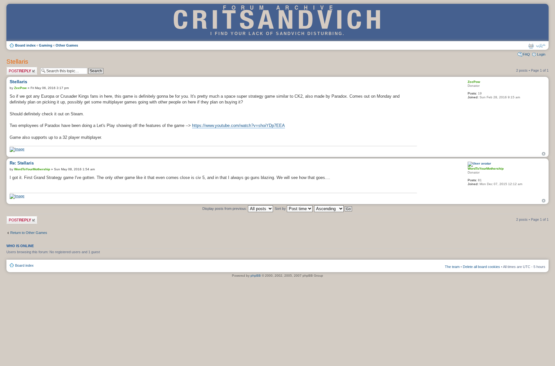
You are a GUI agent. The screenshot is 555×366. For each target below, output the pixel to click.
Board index (25, 45)
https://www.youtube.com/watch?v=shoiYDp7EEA (238, 125)
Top (543, 154)
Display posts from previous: (225, 208)
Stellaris (17, 61)
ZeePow (20, 88)
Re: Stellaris (22, 163)
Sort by (281, 208)
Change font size (540, 46)
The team (452, 267)
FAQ (526, 54)
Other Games (67, 45)
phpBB (256, 275)
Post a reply (15, 69)
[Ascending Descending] (333, 208)
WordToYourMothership (32, 169)
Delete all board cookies (481, 267)
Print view (530, 46)
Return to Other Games (28, 233)
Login (541, 54)
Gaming (45, 45)
